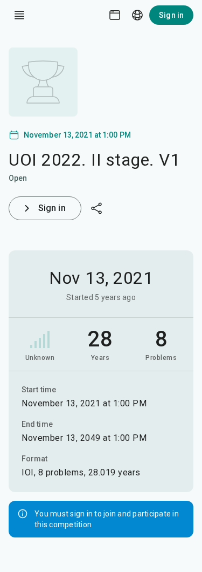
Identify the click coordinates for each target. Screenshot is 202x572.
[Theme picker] (115, 15)
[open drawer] (19, 15)
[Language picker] (137, 15)
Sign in (171, 15)
